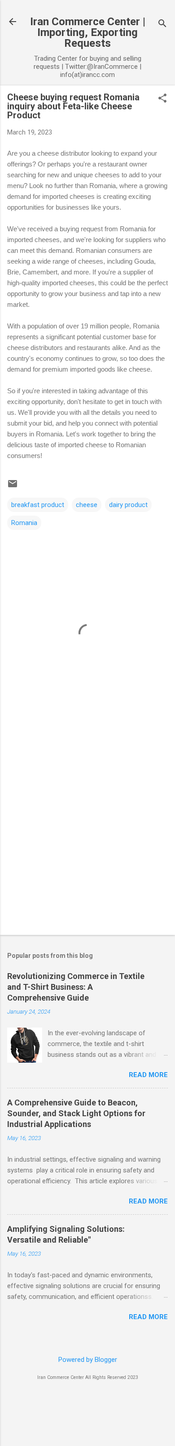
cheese (86, 505)
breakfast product (37, 505)
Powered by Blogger (87, 1360)
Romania (24, 523)
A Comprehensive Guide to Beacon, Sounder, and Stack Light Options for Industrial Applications (76, 1113)
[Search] (162, 24)
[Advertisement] (87, 833)
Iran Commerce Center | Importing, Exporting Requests (87, 32)
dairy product (128, 505)
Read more (148, 1075)
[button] (162, 99)
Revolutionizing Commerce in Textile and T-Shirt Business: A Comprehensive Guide (75, 986)
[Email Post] (12, 487)
